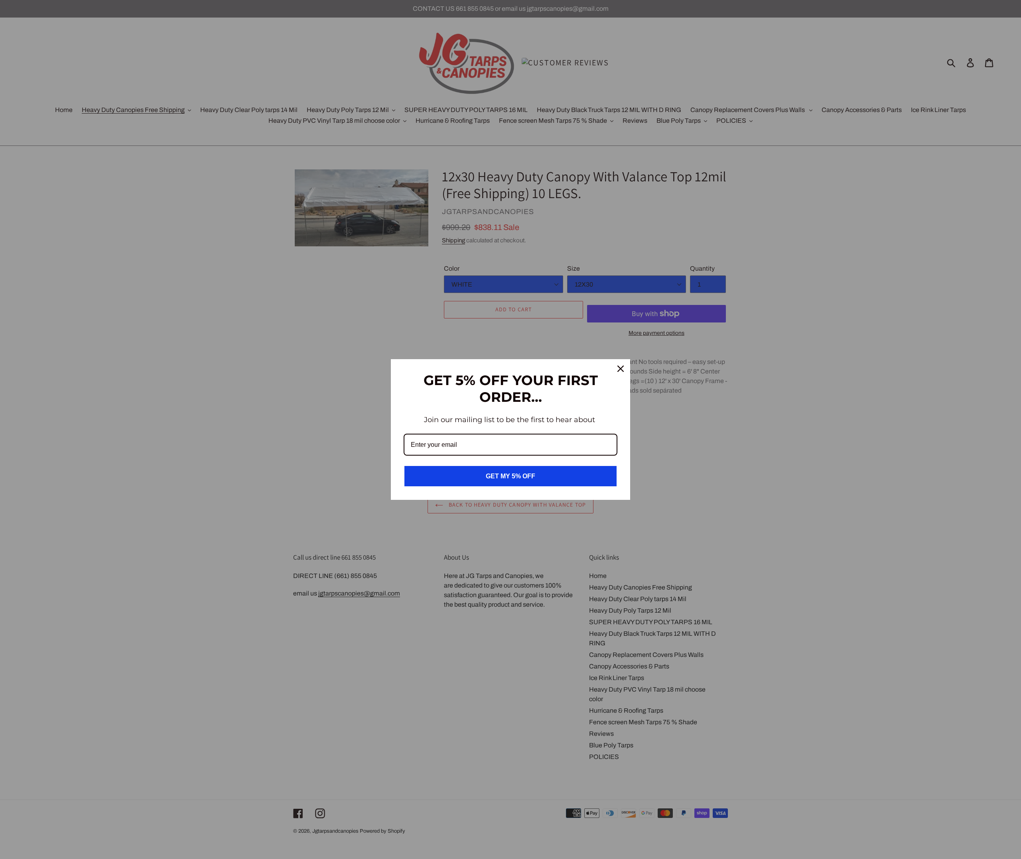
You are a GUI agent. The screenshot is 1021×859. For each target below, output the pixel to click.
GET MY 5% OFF (510, 476)
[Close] (620, 368)
